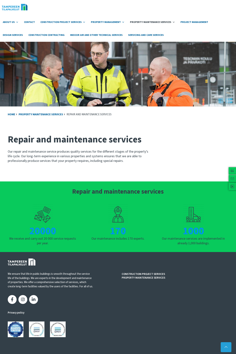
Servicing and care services (146, 35)
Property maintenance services (150, 22)
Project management (194, 22)
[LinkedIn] (34, 299)
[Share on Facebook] (12, 299)
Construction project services (61, 22)
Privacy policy (16, 313)
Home (11, 114)
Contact (29, 22)
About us (9, 22)
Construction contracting (46, 35)
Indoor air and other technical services (96, 35)
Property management (106, 22)
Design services (13, 35)
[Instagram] (23, 299)
